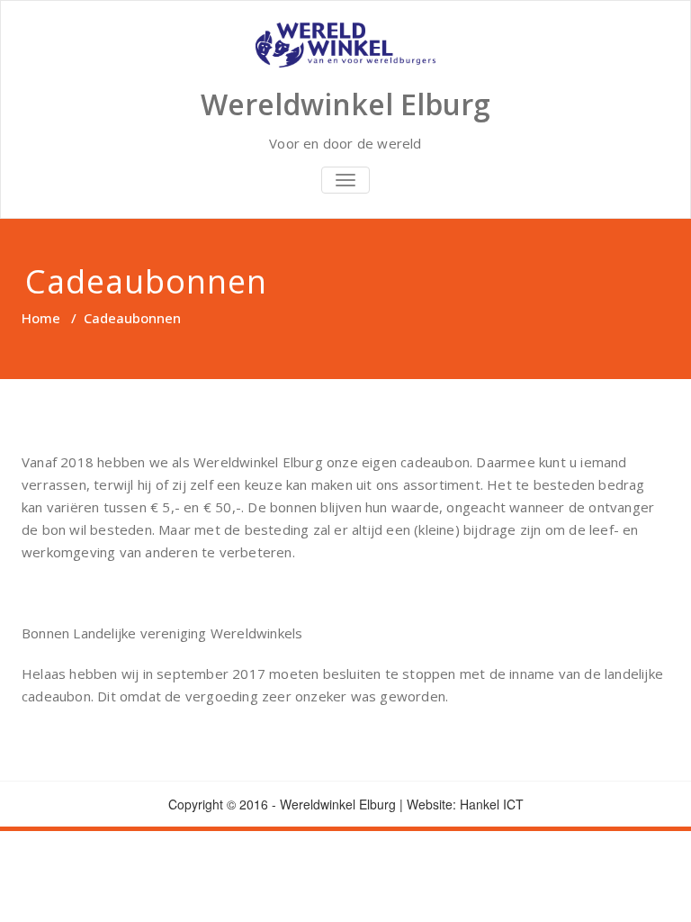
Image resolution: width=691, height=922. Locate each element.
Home (41, 318)
